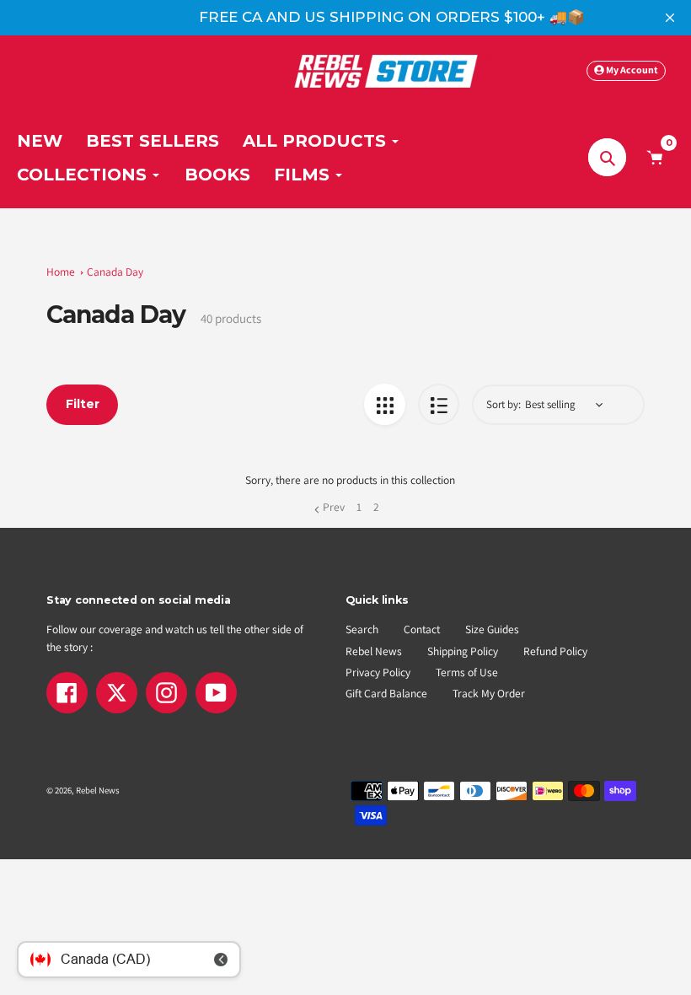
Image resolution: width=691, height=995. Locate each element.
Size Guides (492, 629)
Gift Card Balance (386, 693)
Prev (334, 506)
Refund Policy (555, 651)
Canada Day (115, 271)
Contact (422, 629)
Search (362, 629)
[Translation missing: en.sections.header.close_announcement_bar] (670, 17)
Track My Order (489, 693)
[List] (438, 404)
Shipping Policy (462, 651)
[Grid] (384, 404)
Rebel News (374, 651)
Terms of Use (467, 672)
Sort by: (503, 404)
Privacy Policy (378, 672)
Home (60, 271)
